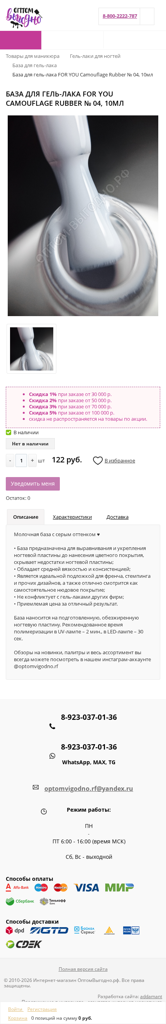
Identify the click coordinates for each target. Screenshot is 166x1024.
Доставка (118, 516)
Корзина (17, 1018)
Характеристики (72, 516)
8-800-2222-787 (120, 15)
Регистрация (42, 1009)
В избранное (120, 460)
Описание (25, 516)
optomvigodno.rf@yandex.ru (88, 788)
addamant (151, 996)
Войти (16, 1009)
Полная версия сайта (83, 969)
